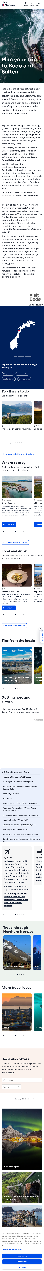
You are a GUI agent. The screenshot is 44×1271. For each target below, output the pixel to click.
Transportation (24, 379)
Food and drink (8, 379)
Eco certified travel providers (32, 1097)
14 (13, 754)
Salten (22, 267)
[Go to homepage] (8, 3)
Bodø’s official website (27, 195)
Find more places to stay (13, 542)
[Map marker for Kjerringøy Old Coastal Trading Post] (31, 722)
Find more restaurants (12, 625)
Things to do (7, 374)
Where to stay (22, 374)
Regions (6, 1087)
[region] (22, 744)
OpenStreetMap (21, 355)
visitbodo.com (36, 304)
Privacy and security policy (12, 1249)
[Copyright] (41, 80)
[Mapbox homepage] (38, 720)
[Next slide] (4, 443)
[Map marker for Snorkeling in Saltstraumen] (25, 760)
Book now (7, 524)
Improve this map (28, 355)
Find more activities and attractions (18, 454)
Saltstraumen (11, 248)
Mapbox (15, 355)
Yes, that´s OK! (22, 1256)
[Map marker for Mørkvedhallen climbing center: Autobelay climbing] (22, 752)
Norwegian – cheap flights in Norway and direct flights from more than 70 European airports (16, 899)
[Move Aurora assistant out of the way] (40, 628)
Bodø (15, 204)
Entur (5, 711)
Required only (22, 1261)
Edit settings (22, 1267)
